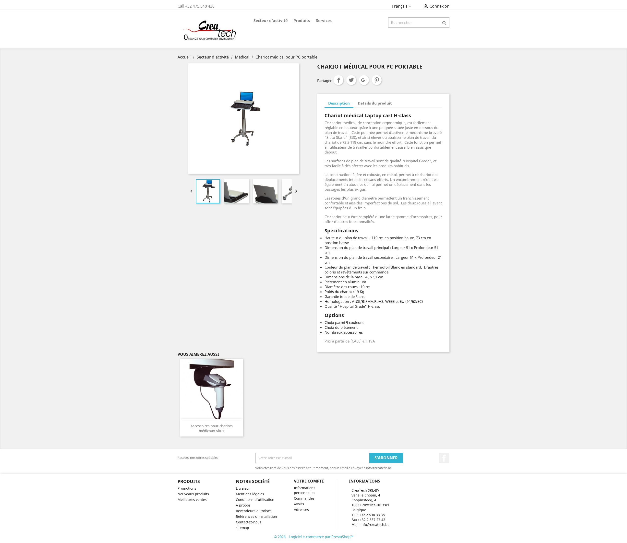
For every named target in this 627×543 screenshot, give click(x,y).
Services (324, 20)
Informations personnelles (304, 490)
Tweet (351, 80)
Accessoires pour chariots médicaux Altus (212, 428)
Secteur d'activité (270, 20)
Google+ (364, 80)
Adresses (301, 509)
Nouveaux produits (193, 494)
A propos (243, 505)
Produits (301, 20)
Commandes (304, 498)
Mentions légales (250, 494)
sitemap (242, 527)
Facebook (444, 458)
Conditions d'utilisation (255, 499)
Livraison (243, 488)
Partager (338, 80)
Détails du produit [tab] (375, 103)
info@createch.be (375, 524)
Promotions (187, 488)
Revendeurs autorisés (254, 510)
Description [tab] (339, 103)
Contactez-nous (248, 522)
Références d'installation (256, 516)
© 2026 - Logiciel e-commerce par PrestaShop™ (313, 536)
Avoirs (299, 504)
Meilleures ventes (192, 499)
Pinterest (377, 80)
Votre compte (309, 481)
